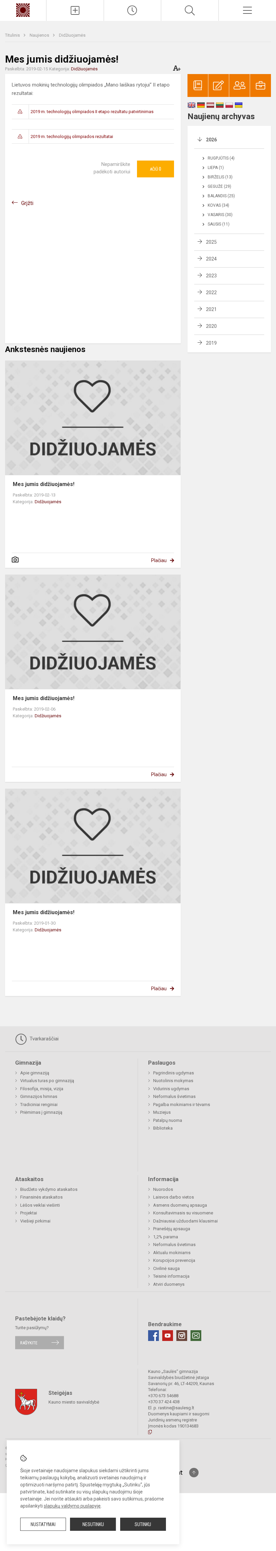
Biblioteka (163, 1128)
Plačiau (159, 560)
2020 (211, 326)
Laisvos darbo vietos (173, 1197)
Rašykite (28, 1342)
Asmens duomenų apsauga (180, 1205)
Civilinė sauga (166, 1268)
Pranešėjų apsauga (171, 1228)
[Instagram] (181, 1335)
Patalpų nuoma (167, 1120)
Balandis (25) (221, 196)
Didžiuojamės (72, 35)
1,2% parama (165, 1236)
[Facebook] (153, 1335)
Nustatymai (43, 1524)
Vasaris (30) (220, 214)
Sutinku (143, 1524)
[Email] (196, 1335)
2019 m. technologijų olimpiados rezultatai (72, 136)
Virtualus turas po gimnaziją (47, 1080)
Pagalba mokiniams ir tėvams (181, 1104)
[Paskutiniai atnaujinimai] (132, 10)
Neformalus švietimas (174, 1096)
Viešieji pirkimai (35, 1220)
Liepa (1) (216, 167)
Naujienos (40, 35)
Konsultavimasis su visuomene (183, 1212)
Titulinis (13, 35)
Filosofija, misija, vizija (41, 1088)
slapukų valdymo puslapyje (72, 1506)
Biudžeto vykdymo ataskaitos (48, 1189)
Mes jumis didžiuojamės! (43, 484)
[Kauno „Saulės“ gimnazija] (23, 9)
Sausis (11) (219, 224)
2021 (211, 309)
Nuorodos (163, 1189)
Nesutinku (93, 1524)
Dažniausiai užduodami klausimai (185, 1220)
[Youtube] (167, 1335)
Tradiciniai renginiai (39, 1104)
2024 (211, 259)
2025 (211, 242)
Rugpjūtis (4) (221, 158)
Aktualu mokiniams (172, 1252)
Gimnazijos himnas (38, 1096)
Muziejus (162, 1112)
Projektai (28, 1212)
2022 (211, 292)
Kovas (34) (218, 205)
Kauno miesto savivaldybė (73, 1402)
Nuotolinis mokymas (173, 1080)
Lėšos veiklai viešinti (40, 1205)
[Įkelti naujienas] (75, 10)
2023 (211, 275)
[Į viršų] (194, 1472)
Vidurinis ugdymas (171, 1088)
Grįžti (27, 203)
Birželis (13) (220, 177)
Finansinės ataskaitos (41, 1197)
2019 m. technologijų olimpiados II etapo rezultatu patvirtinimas (92, 111)
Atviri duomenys (168, 1284)
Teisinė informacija (171, 1276)
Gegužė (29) (219, 186)
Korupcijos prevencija (174, 1260)
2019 (211, 343)
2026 (211, 139)
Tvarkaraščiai (43, 1039)
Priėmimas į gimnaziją (41, 1112)
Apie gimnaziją (34, 1072)
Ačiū (155, 169)
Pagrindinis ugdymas (173, 1072)
